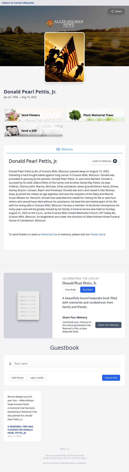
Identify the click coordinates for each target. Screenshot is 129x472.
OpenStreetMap (68, 463)
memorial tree (48, 234)
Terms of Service (73, 458)
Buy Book (88, 289)
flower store (98, 234)
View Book (70, 289)
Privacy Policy (56, 458)
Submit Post (111, 377)
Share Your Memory (108, 324)
